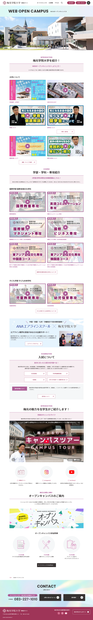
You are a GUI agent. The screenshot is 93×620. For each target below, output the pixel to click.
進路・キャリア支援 (27, 162)
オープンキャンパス (42, 3)
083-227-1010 (25, 599)
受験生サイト (22, 480)
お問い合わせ (81, 3)
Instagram (46, 480)
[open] (27, 90)
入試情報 (51, 3)
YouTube (72, 480)
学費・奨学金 (64, 131)
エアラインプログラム (33, 343)
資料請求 (71, 3)
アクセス (57, 3)
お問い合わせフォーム (50, 597)
